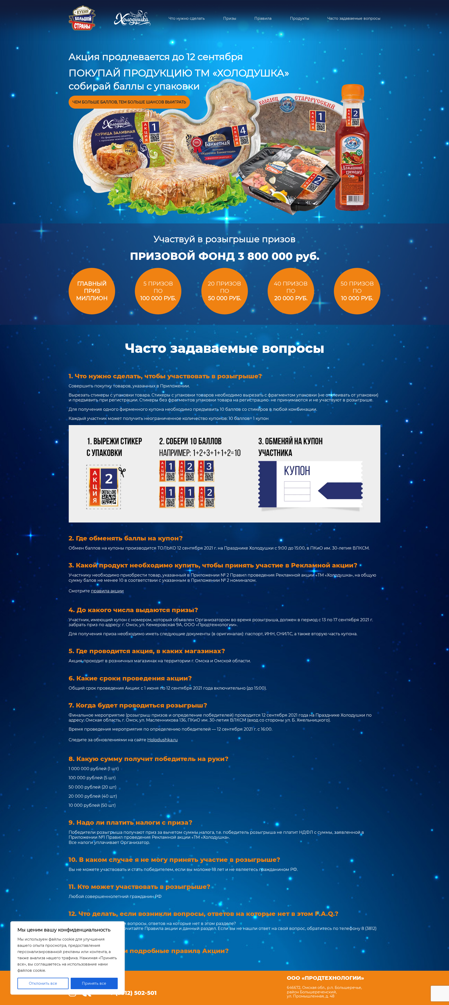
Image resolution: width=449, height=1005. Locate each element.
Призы (229, 18)
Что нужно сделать (187, 18)
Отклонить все (43, 983)
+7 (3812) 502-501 (132, 993)
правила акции (107, 591)
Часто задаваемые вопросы (353, 18)
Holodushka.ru (162, 739)
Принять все (94, 983)
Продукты (299, 18)
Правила (263, 18)
